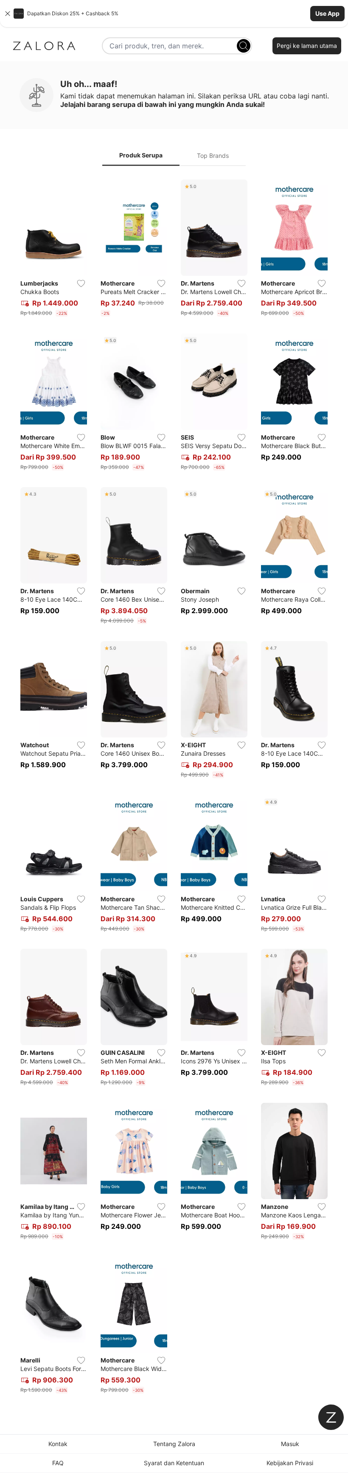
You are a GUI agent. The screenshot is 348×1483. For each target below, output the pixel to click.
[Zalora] (44, 46)
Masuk (290, 1443)
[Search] (243, 46)
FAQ (58, 1462)
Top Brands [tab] (213, 155)
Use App (327, 13)
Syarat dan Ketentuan (174, 1462)
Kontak (57, 1443)
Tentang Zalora (174, 1443)
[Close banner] (7, 13)
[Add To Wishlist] (81, 283)
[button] (174, 13)
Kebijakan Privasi (290, 1462)
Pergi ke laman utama (307, 45)
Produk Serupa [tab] (141, 155)
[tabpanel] (174, 788)
